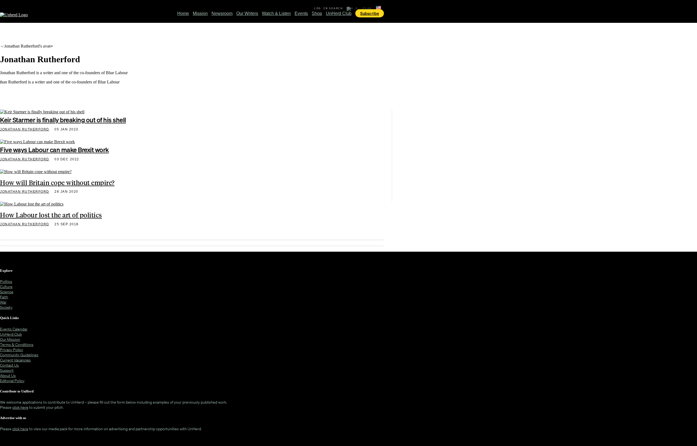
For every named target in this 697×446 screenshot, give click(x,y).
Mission (200, 13)
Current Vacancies (15, 360)
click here (20, 407)
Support (7, 370)
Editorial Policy (12, 380)
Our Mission (10, 339)
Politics (6, 281)
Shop (317, 13)
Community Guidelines (19, 354)
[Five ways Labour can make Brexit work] (37, 143)
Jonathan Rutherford (24, 129)
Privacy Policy (11, 349)
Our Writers (247, 13)
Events (301, 13)
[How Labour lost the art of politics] (31, 205)
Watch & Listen (276, 13)
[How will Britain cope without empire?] (36, 172)
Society (6, 307)
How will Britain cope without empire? (57, 182)
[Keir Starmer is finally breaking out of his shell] (42, 113)
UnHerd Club (338, 13)
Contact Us (9, 365)
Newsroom (222, 13)
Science (6, 291)
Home (183, 13)
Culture (6, 286)
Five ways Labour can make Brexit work (54, 149)
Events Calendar (13, 329)
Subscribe (369, 13)
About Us (8, 375)
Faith (4, 297)
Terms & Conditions (16, 344)
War (3, 302)
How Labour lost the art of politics (51, 214)
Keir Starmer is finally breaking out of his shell (63, 120)
